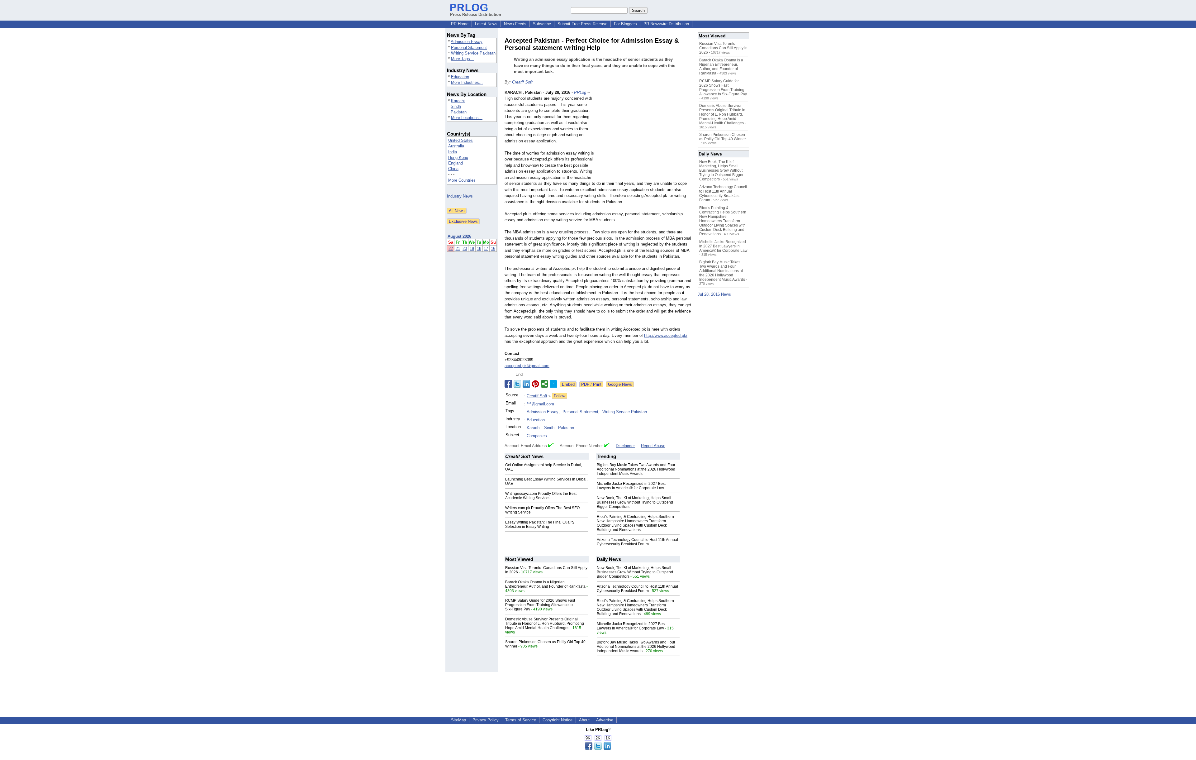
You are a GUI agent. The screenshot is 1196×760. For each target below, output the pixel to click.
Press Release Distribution (475, 14)
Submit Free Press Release (582, 24)
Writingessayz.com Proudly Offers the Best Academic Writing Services (541, 495)
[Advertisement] (644, 135)
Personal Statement (469, 47)
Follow (559, 396)
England (455, 163)
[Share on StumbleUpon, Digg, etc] (544, 384)
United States (460, 140)
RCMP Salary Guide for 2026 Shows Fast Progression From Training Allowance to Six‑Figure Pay (540, 604)
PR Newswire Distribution (666, 24)
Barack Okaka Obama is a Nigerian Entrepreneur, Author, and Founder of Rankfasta (545, 584)
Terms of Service (520, 720)
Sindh (456, 106)
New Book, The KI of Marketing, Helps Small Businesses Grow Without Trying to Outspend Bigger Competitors (635, 502)
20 (465, 248)
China (453, 168)
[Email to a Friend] (553, 384)
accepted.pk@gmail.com (527, 365)
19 (472, 248)
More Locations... (466, 117)
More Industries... (467, 82)
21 (458, 248)
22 (450, 248)
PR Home (459, 24)
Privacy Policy (485, 720)
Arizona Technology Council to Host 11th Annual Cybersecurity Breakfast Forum (637, 542)
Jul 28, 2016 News (714, 294)
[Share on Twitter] (517, 384)
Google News (620, 384)
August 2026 (459, 236)
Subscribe (542, 24)
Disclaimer (625, 445)
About (584, 720)
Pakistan (459, 112)
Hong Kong (458, 157)
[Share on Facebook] (508, 384)
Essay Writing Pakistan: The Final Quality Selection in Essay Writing (539, 524)
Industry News (460, 196)
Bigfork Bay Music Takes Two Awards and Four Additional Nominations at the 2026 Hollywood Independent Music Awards (636, 469)
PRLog (580, 92)
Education (460, 76)
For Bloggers (625, 24)
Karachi (458, 100)
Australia (456, 146)
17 (486, 248)
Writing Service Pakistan (473, 53)
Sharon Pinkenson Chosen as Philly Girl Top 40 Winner (722, 136)
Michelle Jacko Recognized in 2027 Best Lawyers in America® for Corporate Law (631, 485)
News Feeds (515, 24)
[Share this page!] (598, 748)
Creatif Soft (522, 82)
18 (479, 248)
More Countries (462, 180)
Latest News (486, 24)
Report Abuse (653, 445)
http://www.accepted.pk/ (665, 335)
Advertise (604, 720)
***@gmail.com (540, 404)
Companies (537, 435)
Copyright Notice (557, 720)
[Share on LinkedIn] (526, 384)
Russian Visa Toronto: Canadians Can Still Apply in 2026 (723, 48)
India (452, 152)
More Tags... (462, 58)
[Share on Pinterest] (535, 384)
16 (493, 248)
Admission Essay (466, 41)
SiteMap (458, 720)
